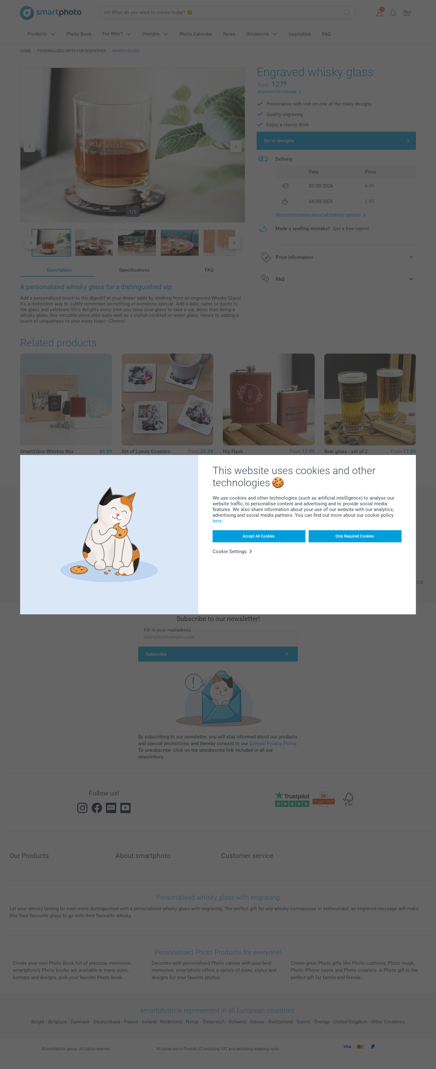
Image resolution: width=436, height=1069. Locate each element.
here (217, 521)
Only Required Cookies (354, 536)
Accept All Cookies (258, 536)
